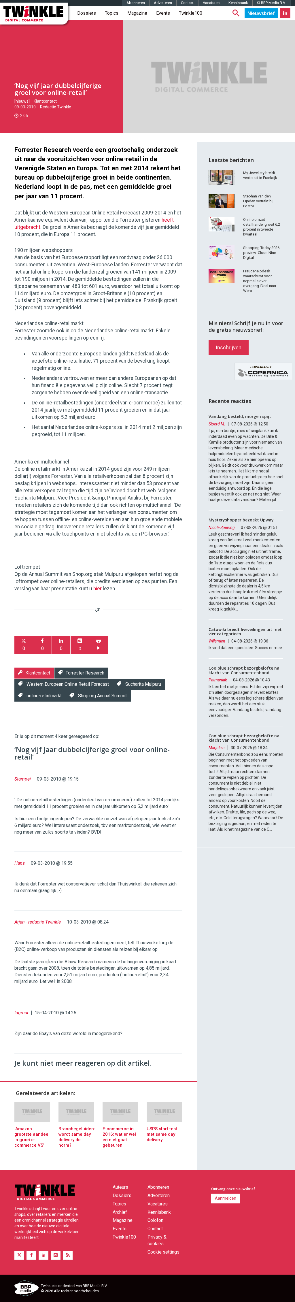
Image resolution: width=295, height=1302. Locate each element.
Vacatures (211, 3)
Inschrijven (228, 347)
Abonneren (135, 3)
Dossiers (86, 13)
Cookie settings (163, 1252)
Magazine (137, 13)
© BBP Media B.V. (271, 3)
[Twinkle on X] (19, 1255)
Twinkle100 (190, 13)
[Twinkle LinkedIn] (285, 13)
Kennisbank (238, 3)
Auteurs (120, 1187)
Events (163, 13)
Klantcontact (45, 101)
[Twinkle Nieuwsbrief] (261, 13)
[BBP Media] (25, 1289)
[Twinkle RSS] (68, 1255)
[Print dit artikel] (98, 645)
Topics (111, 13)
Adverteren (163, 3)
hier (97, 588)
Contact (187, 3)
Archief (120, 1212)
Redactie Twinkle (55, 107)
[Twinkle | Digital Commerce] (34, 14)
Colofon (155, 1220)
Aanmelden (225, 1198)
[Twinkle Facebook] (31, 1255)
